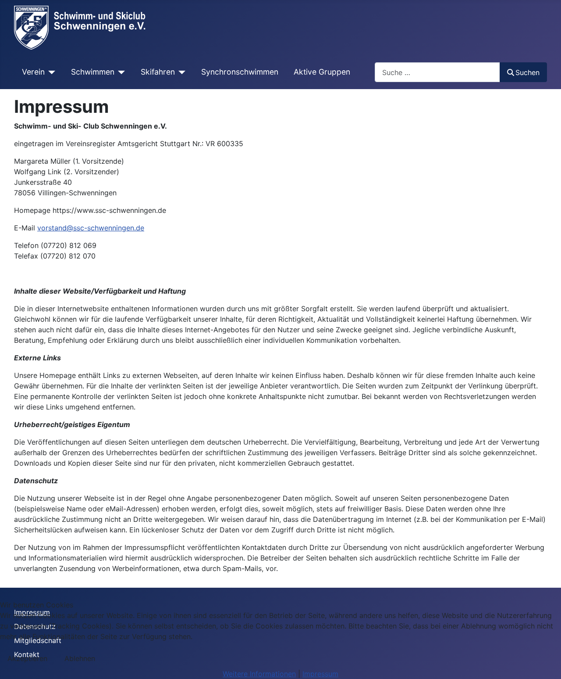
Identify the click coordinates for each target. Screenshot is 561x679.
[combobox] (437, 72)
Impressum (320, 673)
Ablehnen (79, 658)
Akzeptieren (27, 658)
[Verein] (50, 72)
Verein (33, 71)
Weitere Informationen (259, 673)
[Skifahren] (180, 72)
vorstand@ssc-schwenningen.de (90, 227)
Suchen (527, 72)
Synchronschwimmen (239, 71)
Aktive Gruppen (322, 71)
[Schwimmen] (119, 72)
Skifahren (158, 71)
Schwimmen (92, 71)
